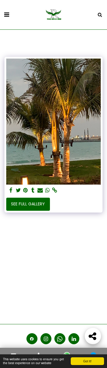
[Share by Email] (40, 190)
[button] (6, 14)
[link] (54, 190)
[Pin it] (25, 190)
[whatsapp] (47, 190)
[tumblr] (33, 190)
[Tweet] (18, 190)
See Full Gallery (28, 204)
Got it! (87, 361)
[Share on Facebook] (11, 190)
